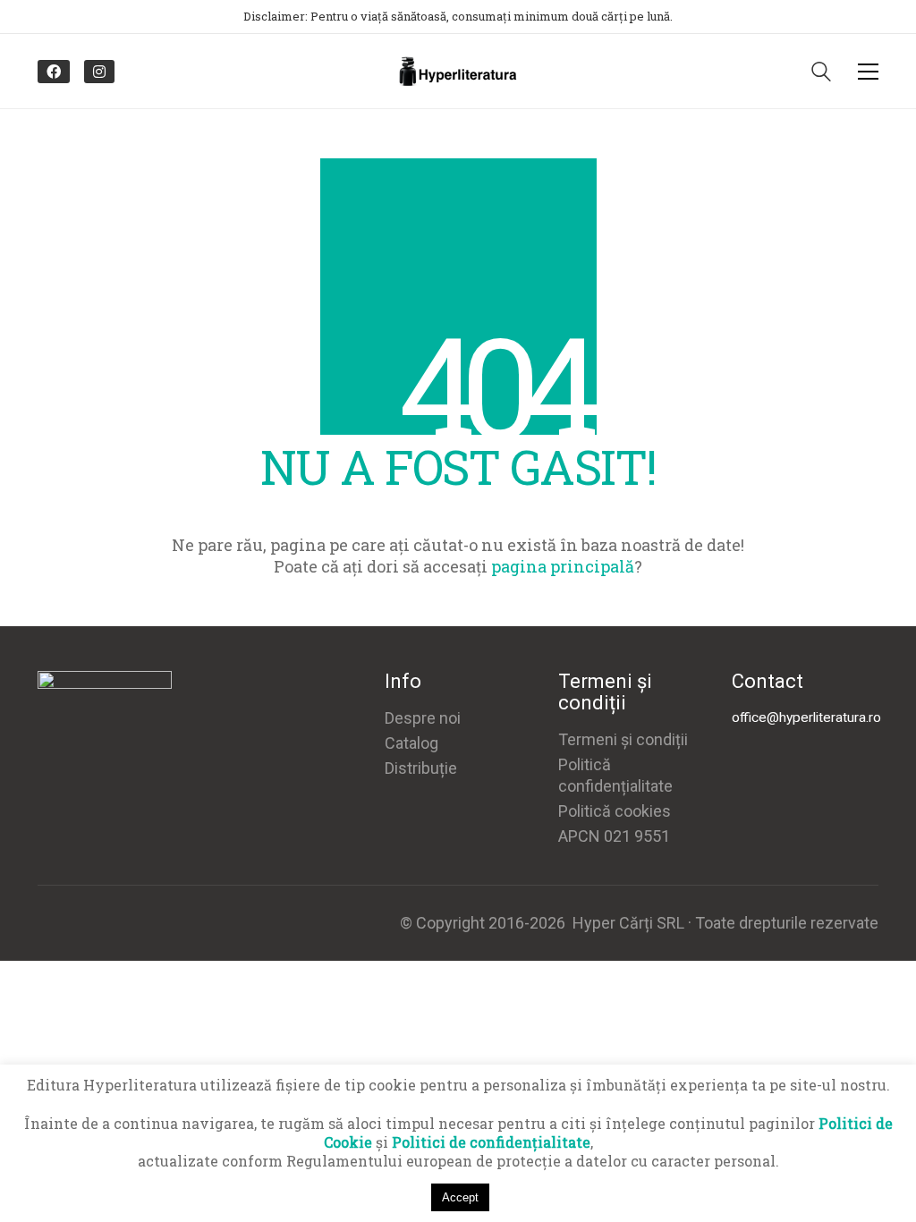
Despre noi (423, 718)
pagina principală (562, 566)
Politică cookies (614, 811)
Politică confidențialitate (615, 775)
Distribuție (421, 768)
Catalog (411, 743)
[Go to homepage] (458, 71)
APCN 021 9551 (614, 836)
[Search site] (821, 73)
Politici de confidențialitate (491, 1142)
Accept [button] (460, 1197)
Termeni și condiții (623, 739)
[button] (868, 71)
